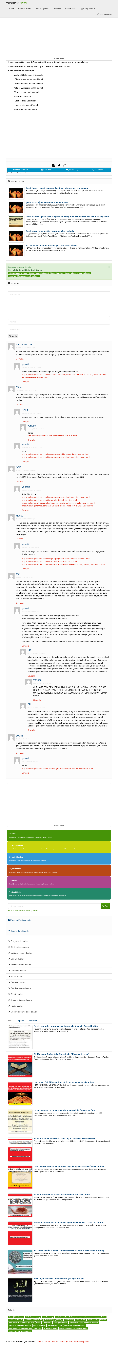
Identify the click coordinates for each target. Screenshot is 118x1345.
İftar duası (49, 1320)
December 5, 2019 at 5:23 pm (32, 447)
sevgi (38, 1317)
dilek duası (30, 1317)
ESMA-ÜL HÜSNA (15, 1320)
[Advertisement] (59, 37)
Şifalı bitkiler (15, 869)
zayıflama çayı (48, 1317)
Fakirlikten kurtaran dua (34, 1320)
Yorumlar (33, 1021)
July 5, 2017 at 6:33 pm (24, 739)
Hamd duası (92, 1320)
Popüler (20, 1021)
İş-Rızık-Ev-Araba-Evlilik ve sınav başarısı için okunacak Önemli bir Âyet (69, 1166)
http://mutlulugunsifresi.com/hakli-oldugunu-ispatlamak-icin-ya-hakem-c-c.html (57, 768)
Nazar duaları (16, 976)
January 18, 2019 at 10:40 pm (26, 470)
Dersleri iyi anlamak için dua (74, 1325)
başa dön (47, 170)
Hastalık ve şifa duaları (20, 965)
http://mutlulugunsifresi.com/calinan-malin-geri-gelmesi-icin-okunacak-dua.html (57, 506)
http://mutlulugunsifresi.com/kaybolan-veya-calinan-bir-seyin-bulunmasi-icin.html (58, 503)
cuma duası (69, 1320)
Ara (106, 906)
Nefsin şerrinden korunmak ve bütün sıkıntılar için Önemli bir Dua (66, 1026)
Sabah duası (80, 1320)
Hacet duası (18, 1317)
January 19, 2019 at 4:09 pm (31, 490)
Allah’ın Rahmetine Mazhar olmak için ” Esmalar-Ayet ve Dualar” (65, 1138)
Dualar (11, 8)
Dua (10, 1317)
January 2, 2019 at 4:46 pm (31, 547)
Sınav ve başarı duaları (21, 1000)
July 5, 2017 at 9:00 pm (30, 761)
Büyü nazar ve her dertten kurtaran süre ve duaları (50, 231)
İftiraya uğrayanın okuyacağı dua (77, 273)
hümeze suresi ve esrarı (18, 273)
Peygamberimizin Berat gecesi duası (73, 1328)
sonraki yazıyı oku (21, 170)
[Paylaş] (54, 165)
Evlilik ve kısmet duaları (21, 953)
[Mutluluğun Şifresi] (16, 3)
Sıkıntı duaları (16, 994)
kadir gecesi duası (60, 1322)
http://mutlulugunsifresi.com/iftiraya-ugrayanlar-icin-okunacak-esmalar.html (56, 457)
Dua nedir (37, 1328)
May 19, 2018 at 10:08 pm (36, 653)
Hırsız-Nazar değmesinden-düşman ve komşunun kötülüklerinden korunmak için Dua (67, 217)
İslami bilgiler (16, 892)
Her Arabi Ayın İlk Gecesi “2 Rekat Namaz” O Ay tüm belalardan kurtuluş (69, 1250)
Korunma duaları (18, 970)
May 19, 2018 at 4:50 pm (30, 612)
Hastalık (57, 8)
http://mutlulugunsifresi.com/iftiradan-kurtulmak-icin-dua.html (49, 500)
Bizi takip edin (105, 14)
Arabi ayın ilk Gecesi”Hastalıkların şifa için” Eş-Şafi (59, 1278)
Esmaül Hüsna (25, 8)
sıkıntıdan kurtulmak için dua (20, 1325)
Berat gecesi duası (55, 1325)
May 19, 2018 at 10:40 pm (42, 683)
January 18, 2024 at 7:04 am (31, 413)
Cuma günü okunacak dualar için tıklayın (24, 910)
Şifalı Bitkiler (70, 8)
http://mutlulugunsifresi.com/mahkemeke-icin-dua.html (52, 436)
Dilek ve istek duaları (19, 947)
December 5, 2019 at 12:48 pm (26, 390)
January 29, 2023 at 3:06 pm (31, 367)
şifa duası (102, 1320)
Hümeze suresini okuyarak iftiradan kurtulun (46, 273)
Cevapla (19, 359)
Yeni (10, 1021)
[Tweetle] (59, 165)
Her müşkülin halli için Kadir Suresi (25, 270)
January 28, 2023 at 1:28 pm (25, 347)
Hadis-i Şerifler (42, 8)
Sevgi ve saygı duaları (20, 988)
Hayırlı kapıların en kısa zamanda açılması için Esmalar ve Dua (64, 1110)
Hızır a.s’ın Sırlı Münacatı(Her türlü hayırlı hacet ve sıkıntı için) (64, 1082)
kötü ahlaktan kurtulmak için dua (21, 1322)
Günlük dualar (16, 959)
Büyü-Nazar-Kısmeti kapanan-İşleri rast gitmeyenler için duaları (57, 188)
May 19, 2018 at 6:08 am (24, 577)
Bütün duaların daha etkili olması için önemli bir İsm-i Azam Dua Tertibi (68, 1222)
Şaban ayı (58, 1320)
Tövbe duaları (16, 1006)
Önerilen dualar (17, 982)
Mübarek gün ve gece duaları (23, 1012)
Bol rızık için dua (75, 1317)
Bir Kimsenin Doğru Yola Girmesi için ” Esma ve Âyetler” (61, 1054)
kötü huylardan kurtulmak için (20, 1328)
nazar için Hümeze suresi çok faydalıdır (24, 276)
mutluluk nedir (61, 1317)
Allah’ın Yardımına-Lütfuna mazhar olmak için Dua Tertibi (62, 1194)
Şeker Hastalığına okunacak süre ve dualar (47, 202)
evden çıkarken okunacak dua (20, 1331)
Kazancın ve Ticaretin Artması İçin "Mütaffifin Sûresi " (52, 245)
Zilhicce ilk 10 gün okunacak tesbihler (84, 1322)
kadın (38, 1322)
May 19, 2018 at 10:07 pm (36, 707)
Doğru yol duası (39, 1325)
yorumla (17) (73, 170)
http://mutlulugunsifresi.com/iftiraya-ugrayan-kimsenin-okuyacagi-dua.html (55, 454)
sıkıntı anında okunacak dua (94, 1317)
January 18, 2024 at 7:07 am (37, 429)
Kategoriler (88, 8)
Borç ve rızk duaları (19, 941)
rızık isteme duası (50, 1328)
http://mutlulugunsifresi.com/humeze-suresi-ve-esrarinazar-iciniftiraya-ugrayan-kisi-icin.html (63, 564)
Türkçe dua (47, 1322)
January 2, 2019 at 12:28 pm (25, 519)
